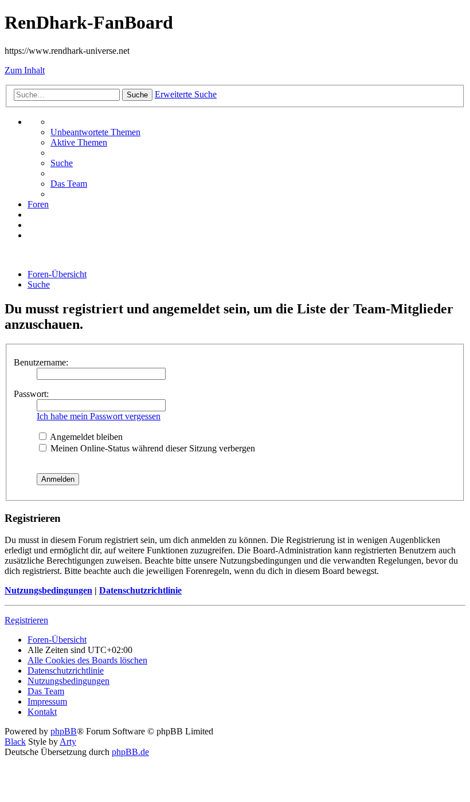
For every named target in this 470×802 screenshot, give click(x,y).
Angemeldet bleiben (85, 437)
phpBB (63, 731)
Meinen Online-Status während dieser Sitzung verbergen (151, 448)
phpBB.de (130, 752)
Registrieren (26, 620)
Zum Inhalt (25, 70)
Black (15, 741)
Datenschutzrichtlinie (140, 590)
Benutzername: (41, 362)
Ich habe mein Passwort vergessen (98, 416)
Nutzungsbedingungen (48, 590)
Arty (68, 741)
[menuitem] (95, 132)
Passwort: (31, 394)
